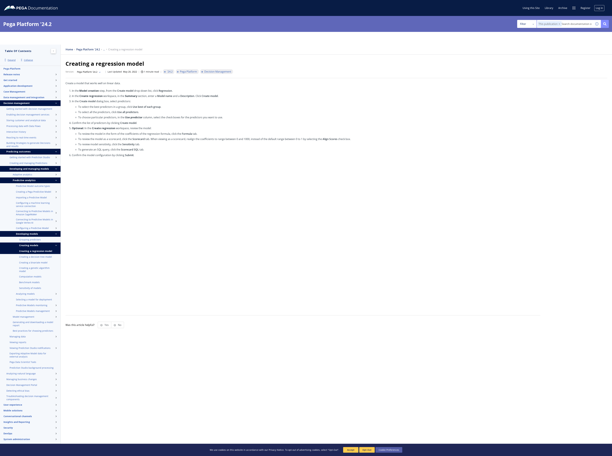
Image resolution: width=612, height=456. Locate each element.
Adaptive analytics (22, 174)
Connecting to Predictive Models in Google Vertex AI (34, 221)
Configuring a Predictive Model (32, 228)
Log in (599, 8)
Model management (23, 316)
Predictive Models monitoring (31, 305)
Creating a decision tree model (35, 256)
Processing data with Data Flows (23, 126)
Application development (18, 85)
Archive (562, 8)
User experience (13, 404)
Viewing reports (18, 342)
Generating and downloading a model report (33, 324)
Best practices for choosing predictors (33, 330)
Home (69, 49)
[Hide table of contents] (53, 51)
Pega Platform (12, 68)
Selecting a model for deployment (34, 299)
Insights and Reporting (17, 421)
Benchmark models (29, 282)
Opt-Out (367, 449)
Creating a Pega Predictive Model (33, 191)
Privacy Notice (276, 449)
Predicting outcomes (18, 151)
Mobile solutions (13, 410)
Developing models (27, 233)
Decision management (17, 103)
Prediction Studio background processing (32, 367)
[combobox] (565, 24)
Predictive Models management (33, 311)
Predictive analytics (24, 180)
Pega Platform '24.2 (88, 49)
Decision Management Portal (21, 384)
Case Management (14, 91)
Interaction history (16, 131)
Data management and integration (24, 97)
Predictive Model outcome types (33, 186)
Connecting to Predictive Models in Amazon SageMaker (34, 213)
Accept (350, 449)
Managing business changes (21, 379)
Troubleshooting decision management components (27, 398)
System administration (17, 439)
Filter (523, 24)
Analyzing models (25, 293)
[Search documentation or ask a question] (605, 24)
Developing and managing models (29, 168)
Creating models (28, 245)
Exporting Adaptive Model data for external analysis (28, 355)
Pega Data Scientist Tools (23, 362)
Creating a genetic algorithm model (34, 269)
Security (8, 427)
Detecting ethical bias (17, 390)
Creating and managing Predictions (28, 163)
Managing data (18, 336)
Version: (70, 71)
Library (549, 8)
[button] (559, 24)
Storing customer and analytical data (26, 120)
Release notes (12, 74)
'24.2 (170, 71)
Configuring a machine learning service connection (33, 204)
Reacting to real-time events (21, 137)
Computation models (30, 276)
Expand (12, 60)
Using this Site (531, 8)
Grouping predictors (30, 239)
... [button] (104, 49)
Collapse (28, 60)
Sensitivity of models (30, 288)
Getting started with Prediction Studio (30, 157)
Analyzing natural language (21, 373)
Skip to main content (14, 3)
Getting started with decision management (29, 108)
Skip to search (38, 3)
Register (585, 8)
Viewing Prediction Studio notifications (30, 347)
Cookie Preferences (389, 449)
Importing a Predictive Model (31, 197)
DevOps (8, 433)
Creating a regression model (35, 251)
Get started (10, 80)
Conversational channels (18, 416)
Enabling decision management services (27, 114)
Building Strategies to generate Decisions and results (28, 144)
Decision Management (217, 71)
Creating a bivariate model (33, 262)
